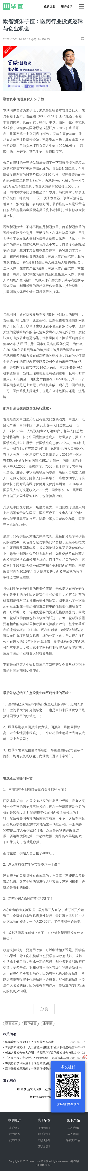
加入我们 (44, 1146)
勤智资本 (11, 1023)
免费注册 (49, 6)
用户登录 (66, 6)
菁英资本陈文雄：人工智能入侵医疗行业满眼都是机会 (39, 1047)
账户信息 (14, 1127)
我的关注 (14, 1140)
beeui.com (35, 1161)
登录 (23, 1089)
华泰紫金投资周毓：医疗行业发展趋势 (29, 1042)
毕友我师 (73, 1127)
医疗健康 (30, 1023)
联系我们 (44, 1134)
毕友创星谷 (73, 1140)
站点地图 (44, 1140)
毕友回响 (73, 1134)
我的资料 (14, 1134)
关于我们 (44, 1127)
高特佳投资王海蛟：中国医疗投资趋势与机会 (33, 1068)
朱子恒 (47, 1023)
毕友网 (45, 1161)
